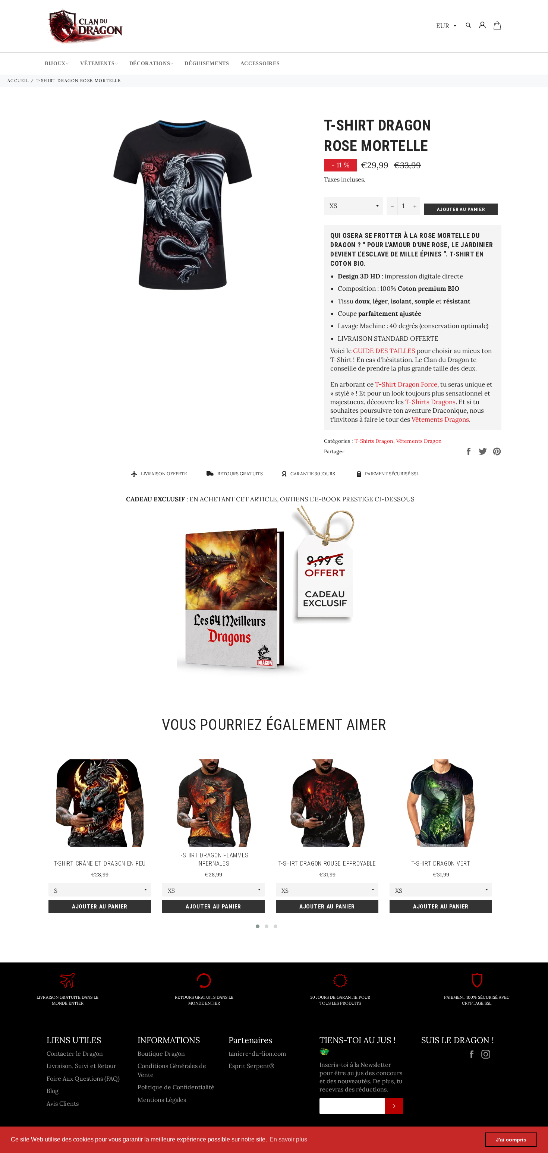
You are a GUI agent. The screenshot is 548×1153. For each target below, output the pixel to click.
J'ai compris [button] (511, 1140)
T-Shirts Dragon (374, 441)
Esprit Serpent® (251, 1065)
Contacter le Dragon (75, 1053)
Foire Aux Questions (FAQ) (83, 1078)
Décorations (149, 63)
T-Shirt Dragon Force (406, 384)
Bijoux (55, 63)
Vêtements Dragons (440, 419)
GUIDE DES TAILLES (384, 351)
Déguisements (207, 63)
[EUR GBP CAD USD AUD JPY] (445, 26)
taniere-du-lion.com (257, 1053)
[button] (257, 926)
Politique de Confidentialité (176, 1087)
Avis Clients (63, 1103)
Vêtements (97, 63)
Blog (53, 1090)
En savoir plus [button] (288, 1139)
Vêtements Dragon (419, 441)
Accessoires (260, 63)
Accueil (18, 80)
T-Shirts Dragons (430, 402)
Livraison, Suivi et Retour (81, 1065)
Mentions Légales (162, 1099)
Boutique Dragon (161, 1053)
